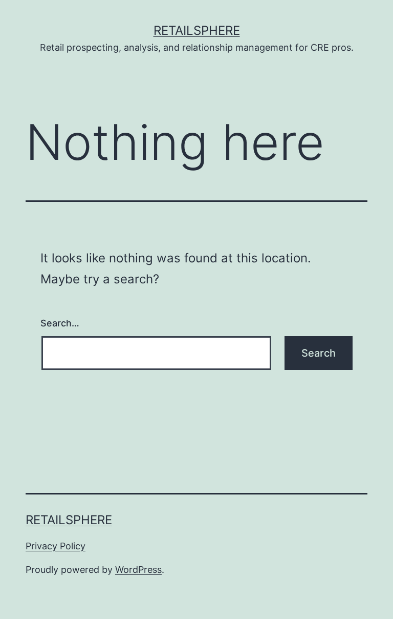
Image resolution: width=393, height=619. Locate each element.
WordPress (138, 569)
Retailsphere (197, 30)
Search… (59, 323)
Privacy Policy (55, 546)
